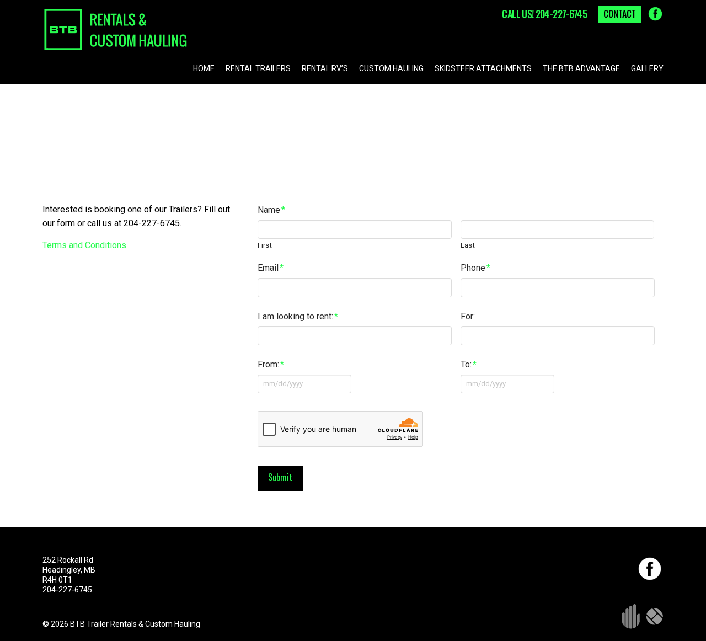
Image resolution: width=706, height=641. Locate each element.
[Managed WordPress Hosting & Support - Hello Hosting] (655, 615)
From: (271, 364)
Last (468, 245)
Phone (475, 268)
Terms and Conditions (84, 245)
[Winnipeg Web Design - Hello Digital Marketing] (630, 615)
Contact (619, 13)
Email (271, 268)
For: (468, 316)
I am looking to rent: (298, 316)
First (265, 245)
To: (469, 364)
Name (271, 210)
